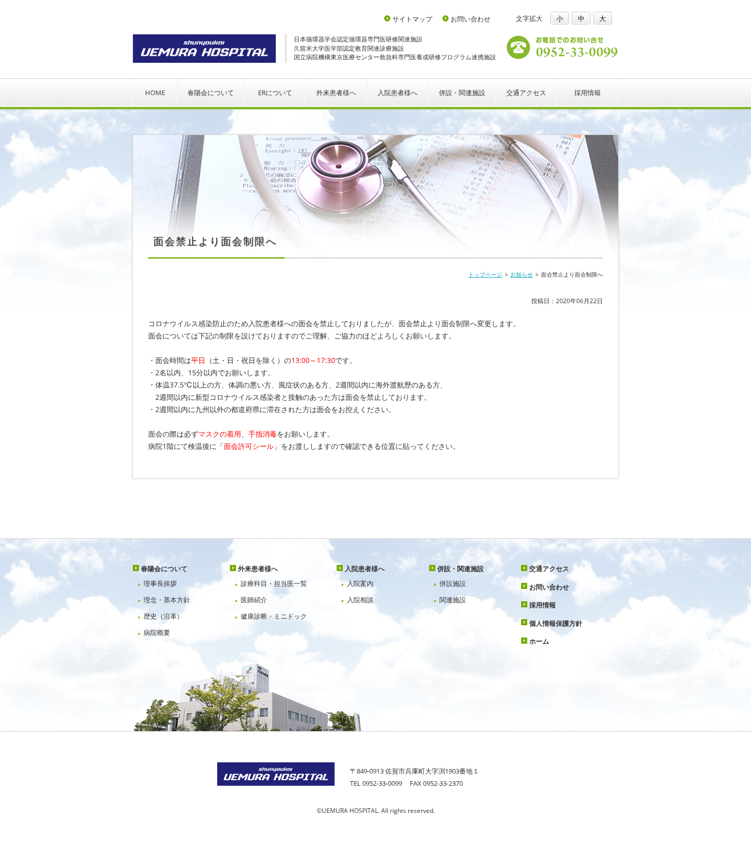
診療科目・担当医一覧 (274, 583)
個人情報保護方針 (555, 623)
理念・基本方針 (167, 599)
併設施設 (452, 583)
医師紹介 (254, 599)
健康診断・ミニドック (274, 616)
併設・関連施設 (462, 92)
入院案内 (360, 583)
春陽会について (210, 92)
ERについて (275, 92)
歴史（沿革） (163, 616)
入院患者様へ (397, 92)
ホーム (539, 641)
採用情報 (587, 92)
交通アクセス (526, 92)
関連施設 (452, 599)
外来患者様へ (336, 92)
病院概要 (157, 632)
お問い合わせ (470, 19)
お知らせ (521, 274)
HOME (155, 92)
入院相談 (360, 599)
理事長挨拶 (160, 583)
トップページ (485, 274)
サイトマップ (412, 19)
